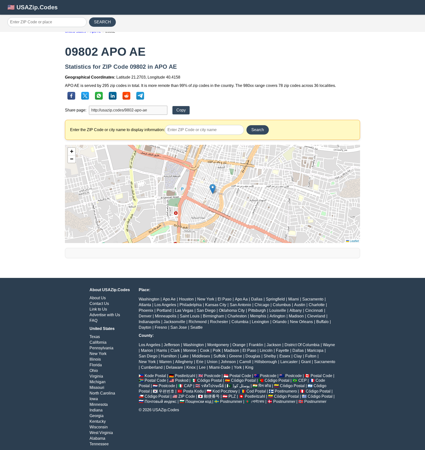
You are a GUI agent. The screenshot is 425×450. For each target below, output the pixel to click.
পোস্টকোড (257, 401)
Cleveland (316, 316)
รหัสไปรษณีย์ (212, 386)
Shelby (270, 356)
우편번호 (166, 391)
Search (257, 130)
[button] (213, 189)
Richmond (198, 322)
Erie (199, 362)
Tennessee (99, 444)
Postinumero (286, 391)
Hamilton (169, 356)
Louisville (277, 310)
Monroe (190, 350)
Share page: (75, 110)
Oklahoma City (232, 310)
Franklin (256, 345)
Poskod (181, 380)
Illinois (95, 359)
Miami (293, 299)
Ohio (94, 370)
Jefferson (172, 345)
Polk (217, 350)
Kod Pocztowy (225, 391)
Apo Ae (169, 299)
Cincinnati (314, 310)
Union (212, 362)
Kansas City (215, 305)
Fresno (161, 327)
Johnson (228, 362)
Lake (184, 356)
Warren (165, 362)
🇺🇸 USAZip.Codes (32, 7)
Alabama (97, 438)
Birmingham (213, 316)
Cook (204, 350)
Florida (96, 365)
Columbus (282, 305)
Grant (306, 362)
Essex (284, 356)
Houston (186, 299)
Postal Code (240, 376)
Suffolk (219, 356)
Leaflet (354, 241)
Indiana (96, 410)
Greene (235, 356)
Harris (161, 350)
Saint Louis (189, 316)
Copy (181, 110)
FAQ (93, 320)
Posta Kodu (193, 391)
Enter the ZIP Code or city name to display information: (117, 130)
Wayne (329, 345)
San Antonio (240, 305)
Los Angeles (165, 305)
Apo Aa (241, 299)
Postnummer (231, 401)
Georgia (97, 416)
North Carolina (102, 393)
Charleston (237, 316)
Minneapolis (165, 316)
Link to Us (98, 309)
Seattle (196, 327)
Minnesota (99, 404)
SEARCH (102, 22)
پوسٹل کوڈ (241, 386)
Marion (147, 350)
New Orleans (301, 322)
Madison (296, 316)
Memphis (258, 316)
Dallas (256, 299)
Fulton (310, 356)
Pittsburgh (257, 310)
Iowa (94, 399)
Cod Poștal (256, 391)
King (249, 367)
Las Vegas (184, 310)
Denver (145, 316)
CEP (302, 380)
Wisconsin (99, 427)
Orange (238, 345)
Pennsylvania (101, 348)
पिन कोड (264, 386)
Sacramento (312, 299)
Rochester (219, 322)
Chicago (262, 305)
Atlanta (145, 305)
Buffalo (322, 322)
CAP (188, 386)
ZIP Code (186, 396)
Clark (175, 350)
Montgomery (218, 345)
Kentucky (98, 421)
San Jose (178, 327)
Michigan (98, 382)
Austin (299, 305)
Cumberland (152, 367)
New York (98, 354)
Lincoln (266, 350)
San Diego (206, 310)
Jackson (274, 345)
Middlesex (201, 356)
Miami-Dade (219, 367)
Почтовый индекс (161, 401)
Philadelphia (191, 305)
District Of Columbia (302, 345)
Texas (95, 337)
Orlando (280, 322)
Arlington (277, 316)
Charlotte (317, 305)
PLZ (232, 396)
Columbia (239, 322)
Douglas (252, 356)
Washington (149, 299)
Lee (202, 367)
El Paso (224, 299)
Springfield (275, 299)
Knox (191, 367)
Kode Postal (155, 376)
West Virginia (101, 433)
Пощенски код (198, 401)
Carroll (245, 362)
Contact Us (99, 303)
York (238, 367)
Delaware (174, 367)
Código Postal (209, 380)
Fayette (282, 350)
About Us (98, 298)
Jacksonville (174, 322)
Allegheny (184, 362)
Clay (298, 356)
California (98, 342)
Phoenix (146, 310)
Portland (164, 310)
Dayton (145, 327)
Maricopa (315, 350)
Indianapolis (149, 322)
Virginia (96, 376)
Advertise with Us (105, 315)
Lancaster (289, 362)
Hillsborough (266, 362)
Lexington (260, 322)
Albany (295, 310)
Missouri (97, 387)
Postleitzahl (185, 376)
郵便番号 (212, 396)
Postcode (212, 376)
